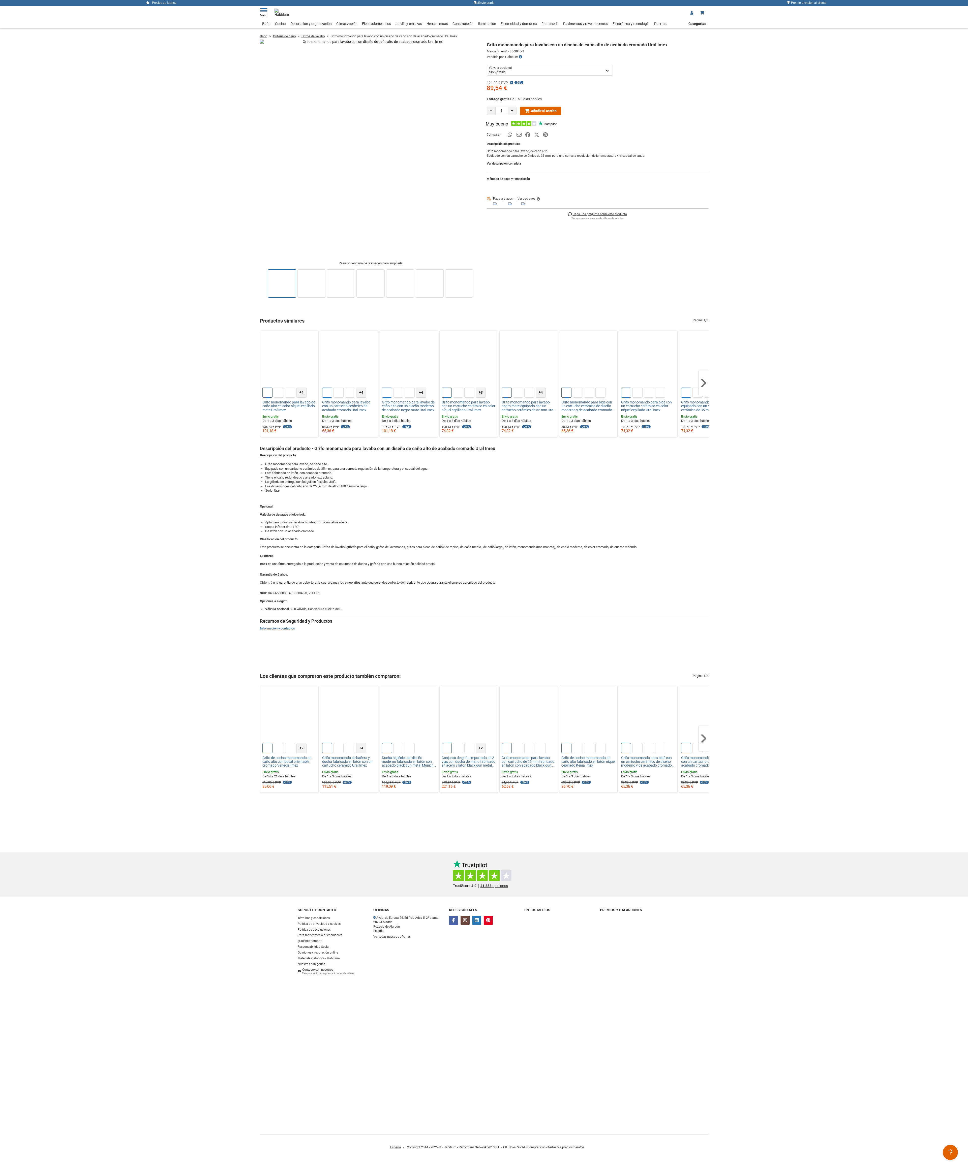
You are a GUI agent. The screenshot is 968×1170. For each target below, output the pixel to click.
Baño (266, 24)
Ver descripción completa (504, 163)
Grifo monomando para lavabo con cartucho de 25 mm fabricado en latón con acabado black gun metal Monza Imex (528, 762)
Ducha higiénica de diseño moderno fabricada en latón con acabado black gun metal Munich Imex (408, 762)
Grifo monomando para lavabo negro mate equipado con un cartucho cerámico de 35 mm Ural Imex (528, 406)
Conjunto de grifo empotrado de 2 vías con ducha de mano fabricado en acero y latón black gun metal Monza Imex (468, 762)
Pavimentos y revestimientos (585, 24)
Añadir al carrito (544, 111)
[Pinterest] (488, 920)
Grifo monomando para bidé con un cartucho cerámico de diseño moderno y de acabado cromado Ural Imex (586, 406)
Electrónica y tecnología (631, 24)
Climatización (346, 24)
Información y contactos (277, 628)
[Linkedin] (476, 920)
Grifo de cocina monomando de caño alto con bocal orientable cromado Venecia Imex (286, 762)
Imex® (502, 51)
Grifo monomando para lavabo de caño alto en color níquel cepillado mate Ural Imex (288, 406)
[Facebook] (453, 920)
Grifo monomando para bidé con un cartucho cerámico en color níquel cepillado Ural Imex (646, 406)
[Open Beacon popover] (950, 1152)
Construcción (462, 24)
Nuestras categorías (311, 964)
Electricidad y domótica (519, 24)
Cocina (280, 24)
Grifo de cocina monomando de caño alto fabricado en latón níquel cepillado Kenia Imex (588, 762)
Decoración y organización (311, 24)
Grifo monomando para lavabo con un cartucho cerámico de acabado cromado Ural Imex (346, 406)
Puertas (660, 24)
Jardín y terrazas (409, 24)
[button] (529, 199)
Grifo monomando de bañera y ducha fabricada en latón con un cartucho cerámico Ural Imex (347, 762)
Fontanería (550, 24)
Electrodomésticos (376, 24)
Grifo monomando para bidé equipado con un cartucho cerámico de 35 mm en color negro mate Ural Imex (708, 406)
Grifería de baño (284, 36)
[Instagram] (465, 920)
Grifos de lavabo (313, 36)
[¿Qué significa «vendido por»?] (520, 57)
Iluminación (487, 24)
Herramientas (437, 24)
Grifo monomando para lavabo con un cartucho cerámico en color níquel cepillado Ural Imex (468, 406)
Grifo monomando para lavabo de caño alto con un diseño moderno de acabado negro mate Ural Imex (408, 406)
